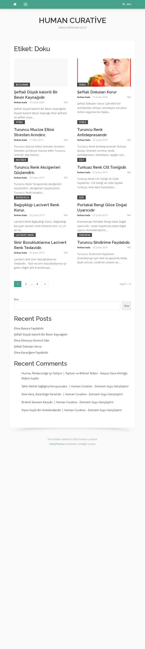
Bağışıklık (22, 197)
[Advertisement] (72, 498)
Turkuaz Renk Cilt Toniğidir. (102, 167)
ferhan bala (20, 102)
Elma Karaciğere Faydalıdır (31, 352)
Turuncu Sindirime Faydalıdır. (103, 242)
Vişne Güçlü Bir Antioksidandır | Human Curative (53, 410)
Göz (81, 197)
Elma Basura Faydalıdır (29, 328)
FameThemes (57, 444)
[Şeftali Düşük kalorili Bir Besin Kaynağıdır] (41, 72)
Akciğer (21, 159)
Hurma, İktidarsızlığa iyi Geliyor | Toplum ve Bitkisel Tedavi (60, 373)
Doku (82, 84)
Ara (16, 299)
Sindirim (84, 235)
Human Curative (72, 20)
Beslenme (22, 84)
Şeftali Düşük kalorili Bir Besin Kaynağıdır (41, 334)
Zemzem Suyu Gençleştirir (112, 386)
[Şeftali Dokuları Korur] (104, 72)
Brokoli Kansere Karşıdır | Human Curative (49, 402)
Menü (24, 4)
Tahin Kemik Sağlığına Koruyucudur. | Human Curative (57, 386)
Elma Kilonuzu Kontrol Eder (31, 340)
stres (19, 122)
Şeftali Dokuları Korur (97, 92)
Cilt (81, 159)
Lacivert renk (25, 235)
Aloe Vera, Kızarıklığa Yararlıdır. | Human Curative (54, 394)
